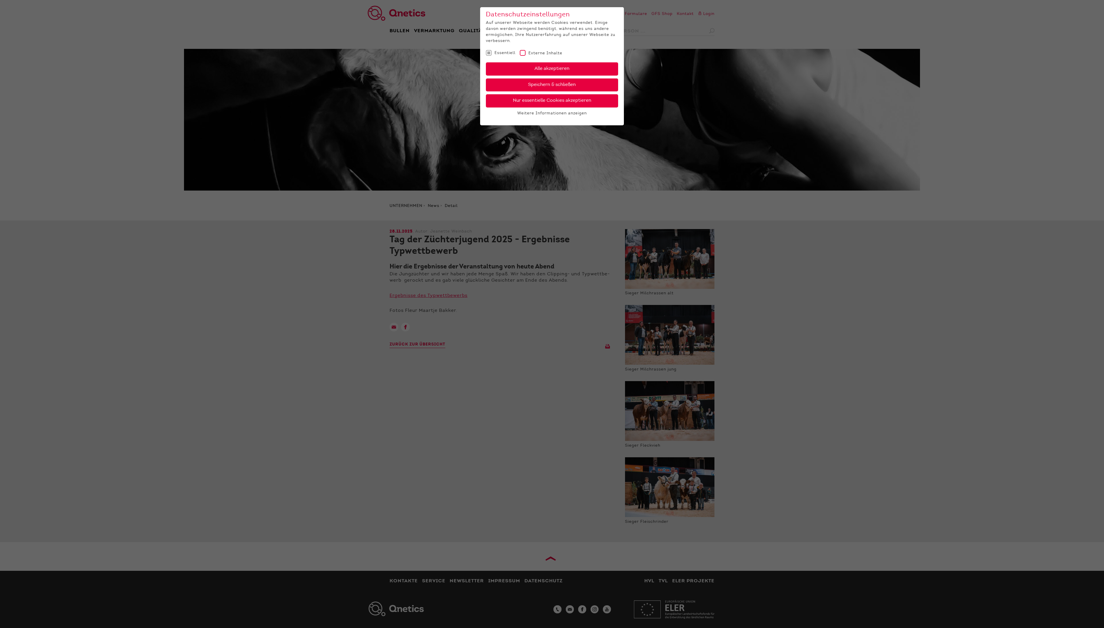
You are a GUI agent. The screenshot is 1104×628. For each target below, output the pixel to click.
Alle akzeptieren (552, 68)
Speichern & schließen (552, 84)
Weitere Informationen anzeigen (552, 114)
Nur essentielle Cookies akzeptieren (552, 100)
